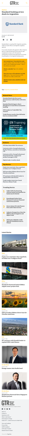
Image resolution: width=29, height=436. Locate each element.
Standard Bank (14, 89)
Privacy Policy (5, 425)
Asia (3, 337)
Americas (4, 9)
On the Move (5, 364)
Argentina (7, 89)
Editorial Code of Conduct (7, 430)
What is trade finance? (6, 417)
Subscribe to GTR (5, 415)
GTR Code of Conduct (6, 428)
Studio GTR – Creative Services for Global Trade (12, 420)
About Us (4, 411)
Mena (3, 253)
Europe (4, 309)
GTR (4, 36)
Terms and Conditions (6, 423)
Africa (3, 281)
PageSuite (9, 434)
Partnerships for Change (7, 418)
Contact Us (4, 413)
